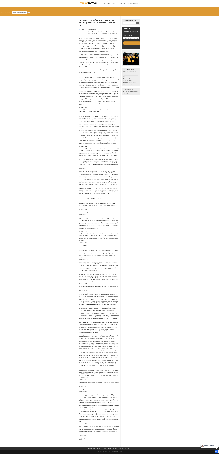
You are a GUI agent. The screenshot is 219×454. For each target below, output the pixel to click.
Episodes (113, 3)
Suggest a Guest (130, 3)
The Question (107, 3)
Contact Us (137, 3)
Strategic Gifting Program (124, 448)
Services (122, 3)
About (117, 3)
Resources (99, 448)
